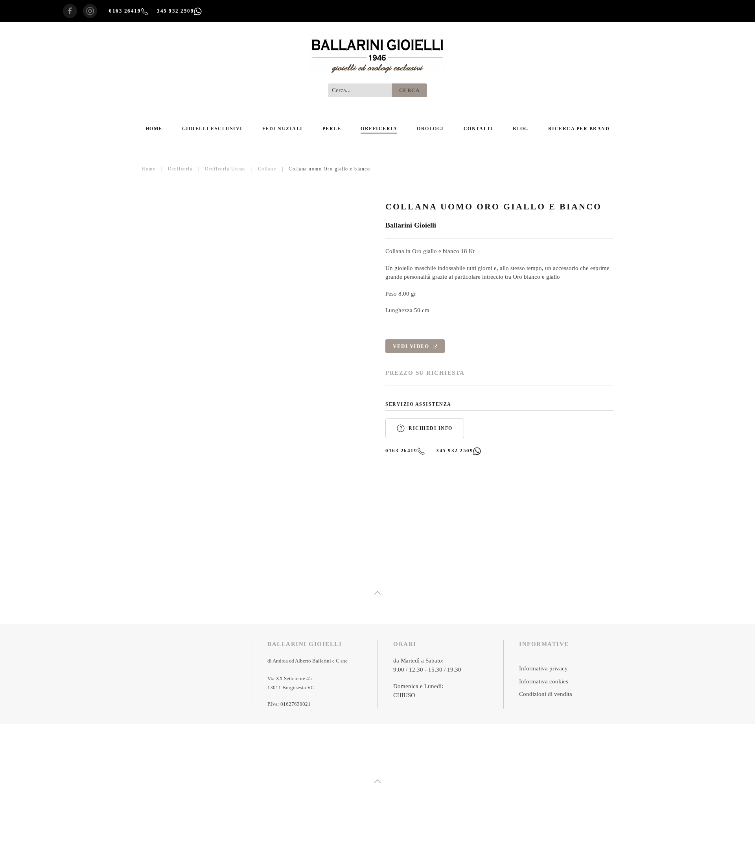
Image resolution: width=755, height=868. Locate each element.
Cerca (409, 90)
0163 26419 (125, 11)
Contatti (478, 128)
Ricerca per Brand (579, 128)
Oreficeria (379, 128)
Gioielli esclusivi (212, 128)
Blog (520, 128)
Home (153, 128)
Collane (267, 169)
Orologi (430, 128)
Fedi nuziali (282, 128)
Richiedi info (431, 428)
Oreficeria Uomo (225, 169)
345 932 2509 (175, 11)
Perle (331, 128)
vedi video (412, 346)
